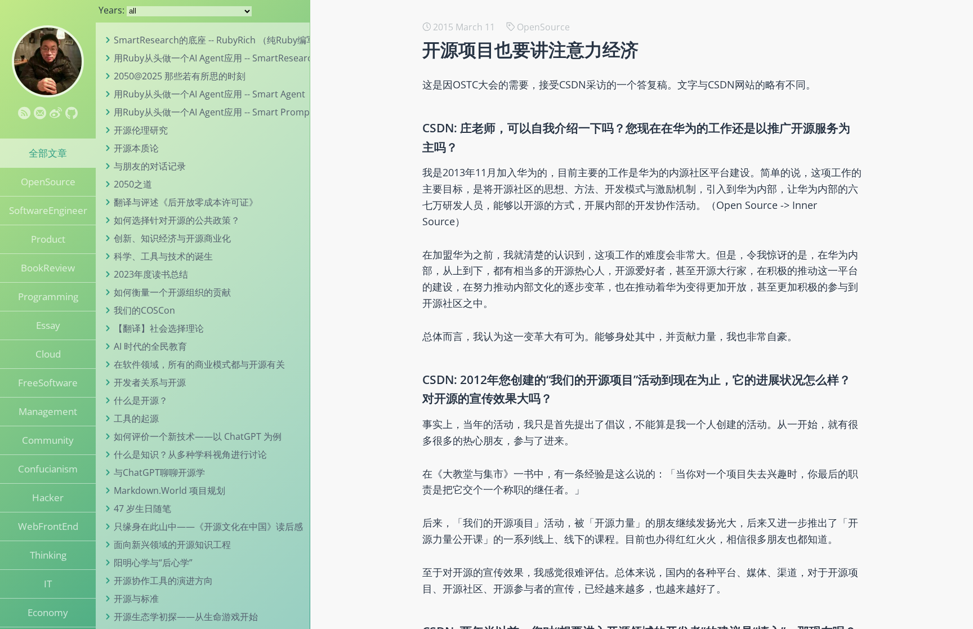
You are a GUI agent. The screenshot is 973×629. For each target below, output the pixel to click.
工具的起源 (136, 418)
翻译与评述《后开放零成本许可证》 (186, 202)
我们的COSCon (144, 310)
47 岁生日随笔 (142, 508)
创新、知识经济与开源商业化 (172, 238)
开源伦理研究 (141, 130)
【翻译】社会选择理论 (159, 328)
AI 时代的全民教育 (150, 346)
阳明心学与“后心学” (153, 562)
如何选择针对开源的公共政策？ (177, 220)
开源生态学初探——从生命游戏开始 (186, 616)
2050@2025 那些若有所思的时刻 (180, 76)
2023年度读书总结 (151, 274)
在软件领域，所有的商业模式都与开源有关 (199, 364)
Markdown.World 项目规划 (169, 490)
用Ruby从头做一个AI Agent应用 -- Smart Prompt (213, 112)
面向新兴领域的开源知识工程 (172, 544)
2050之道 (133, 184)
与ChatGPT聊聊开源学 (159, 472)
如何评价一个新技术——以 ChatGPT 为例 (198, 436)
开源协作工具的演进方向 (163, 580)
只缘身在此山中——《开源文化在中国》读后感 (208, 526)
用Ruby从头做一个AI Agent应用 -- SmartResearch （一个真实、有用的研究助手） (280, 58)
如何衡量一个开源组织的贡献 (172, 292)
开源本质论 (136, 148)
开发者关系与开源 (150, 382)
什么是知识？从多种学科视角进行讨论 (190, 454)
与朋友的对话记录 (150, 166)
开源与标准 (136, 598)
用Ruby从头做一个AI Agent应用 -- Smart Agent (209, 94)
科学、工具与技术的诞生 (163, 256)
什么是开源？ (141, 400)
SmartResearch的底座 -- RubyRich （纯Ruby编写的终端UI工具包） (250, 40)
